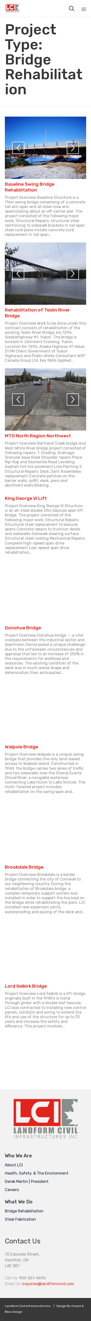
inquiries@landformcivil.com (48, 1283)
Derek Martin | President (27, 1181)
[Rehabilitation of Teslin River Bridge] (45, 273)
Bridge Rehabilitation (24, 1211)
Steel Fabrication (20, 1219)
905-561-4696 (32, 1278)
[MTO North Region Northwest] (45, 399)
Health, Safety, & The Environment (36, 1173)
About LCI (14, 1165)
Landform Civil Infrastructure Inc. (28, 1306)
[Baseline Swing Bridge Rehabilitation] (45, 148)
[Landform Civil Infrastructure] (12, 8)
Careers (12, 1189)
